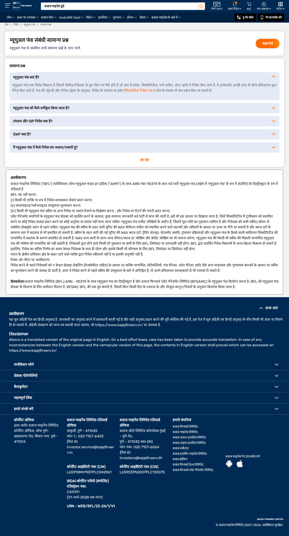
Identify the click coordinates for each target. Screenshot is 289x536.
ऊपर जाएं (271, 308)
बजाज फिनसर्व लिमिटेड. (186, 427)
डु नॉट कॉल (248, 17)
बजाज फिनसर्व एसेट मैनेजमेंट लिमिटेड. (193, 470)
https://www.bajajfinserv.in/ (119, 325)
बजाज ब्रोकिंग (180, 459)
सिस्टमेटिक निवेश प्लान (139, 90)
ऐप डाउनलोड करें (274, 17)
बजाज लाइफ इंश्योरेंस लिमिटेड (189, 443)
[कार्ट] (249, 4)
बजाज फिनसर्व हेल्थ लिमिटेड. (188, 465)
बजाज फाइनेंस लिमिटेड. (185, 432)
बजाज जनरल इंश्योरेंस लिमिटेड (189, 437)
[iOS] (239, 464)
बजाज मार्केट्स (181, 448)
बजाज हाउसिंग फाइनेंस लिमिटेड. (190, 454)
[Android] (229, 464)
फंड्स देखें (267, 43)
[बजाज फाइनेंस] (22, 5)
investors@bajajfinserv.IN (141, 458)
